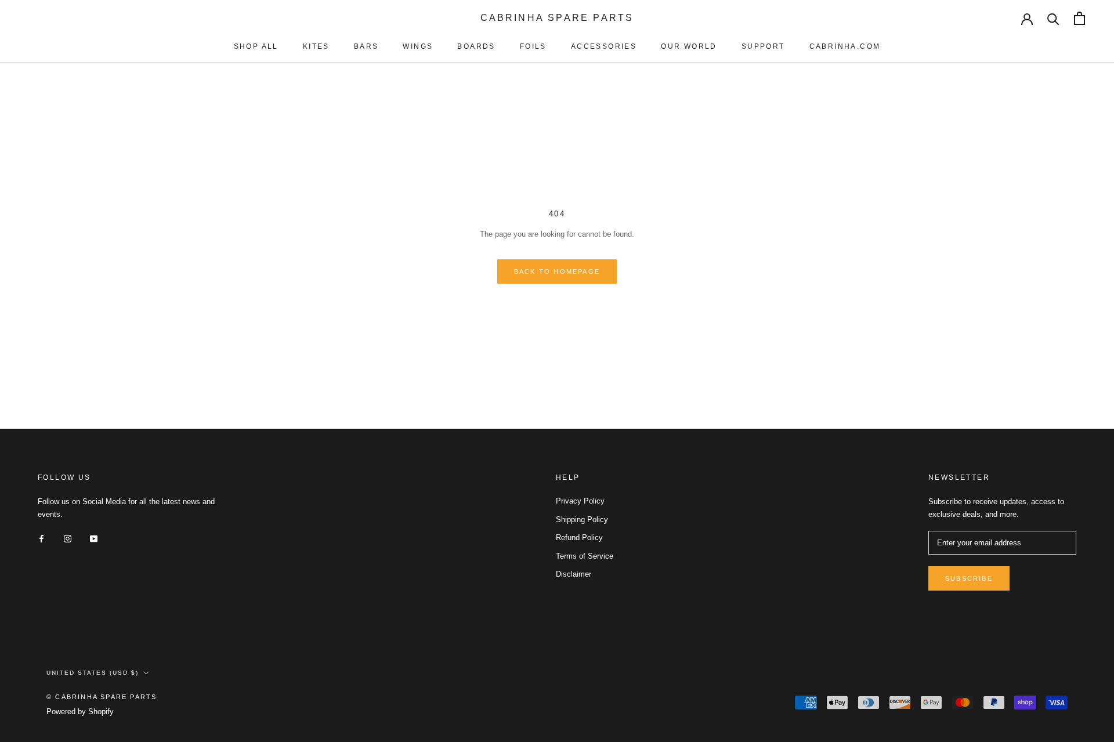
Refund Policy (579, 537)
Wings (418, 46)
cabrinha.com (845, 46)
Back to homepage (557, 271)
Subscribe (969, 578)
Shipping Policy (582, 519)
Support (763, 46)
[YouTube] (93, 538)
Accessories (603, 46)
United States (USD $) (92, 672)
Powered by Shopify (80, 711)
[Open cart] (1079, 18)
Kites (316, 46)
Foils (533, 46)
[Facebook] (41, 538)
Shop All (256, 46)
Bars (366, 46)
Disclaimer (573, 574)
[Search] (1053, 18)
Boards (476, 46)
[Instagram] (67, 538)
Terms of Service (584, 556)
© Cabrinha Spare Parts (101, 696)
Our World (689, 46)
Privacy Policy (580, 501)
